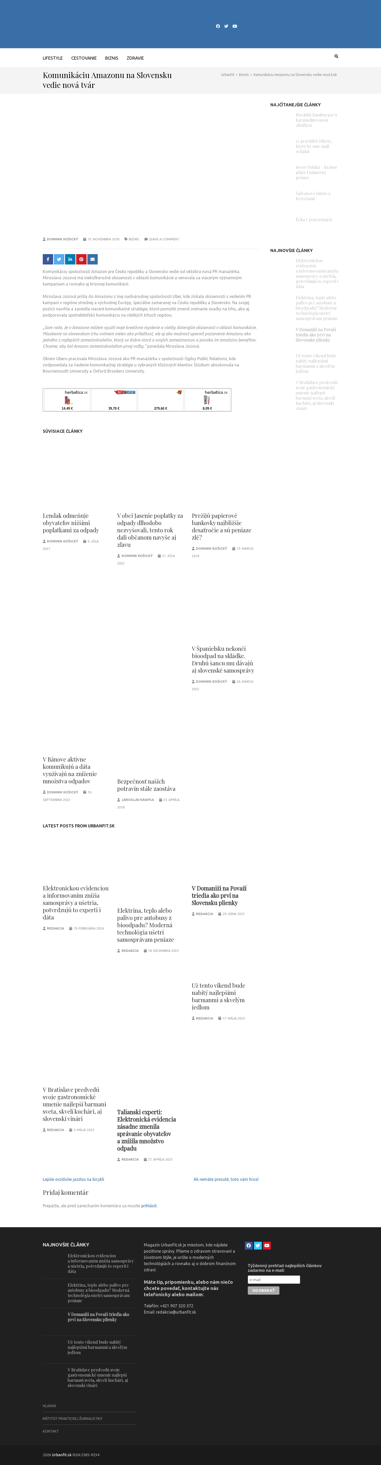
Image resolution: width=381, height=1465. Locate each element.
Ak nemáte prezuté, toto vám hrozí (226, 1179)
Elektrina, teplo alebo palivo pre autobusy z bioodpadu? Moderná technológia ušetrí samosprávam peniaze (145, 924)
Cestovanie (84, 57)
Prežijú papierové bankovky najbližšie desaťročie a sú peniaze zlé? (221, 526)
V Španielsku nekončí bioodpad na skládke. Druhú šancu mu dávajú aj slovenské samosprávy (223, 659)
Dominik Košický (62, 239)
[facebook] (218, 26)
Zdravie (135, 57)
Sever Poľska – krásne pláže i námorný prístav (316, 172)
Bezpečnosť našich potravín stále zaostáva (146, 784)
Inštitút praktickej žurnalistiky (73, 1419)
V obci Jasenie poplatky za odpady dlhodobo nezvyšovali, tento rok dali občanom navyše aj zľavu (150, 530)
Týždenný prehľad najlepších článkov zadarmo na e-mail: (285, 1268)
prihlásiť (149, 1205)
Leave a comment (164, 239)
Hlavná (49, 1406)
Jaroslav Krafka (138, 799)
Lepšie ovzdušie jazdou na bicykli (73, 1179)
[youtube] (234, 26)
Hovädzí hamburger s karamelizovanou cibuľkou (316, 120)
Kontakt (51, 1431)
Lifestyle (53, 57)
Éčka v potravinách (314, 219)
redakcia (55, 928)
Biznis (111, 57)
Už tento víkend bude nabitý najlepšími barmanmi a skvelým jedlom (218, 996)
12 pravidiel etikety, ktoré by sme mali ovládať (314, 146)
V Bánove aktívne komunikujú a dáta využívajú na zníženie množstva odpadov (70, 770)
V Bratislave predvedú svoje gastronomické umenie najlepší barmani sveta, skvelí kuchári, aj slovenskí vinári (74, 1104)
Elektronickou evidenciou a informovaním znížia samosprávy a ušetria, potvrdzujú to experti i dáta (76, 902)
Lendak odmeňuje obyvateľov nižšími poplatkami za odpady (71, 523)
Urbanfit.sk (62, 1455)
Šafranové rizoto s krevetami (313, 196)
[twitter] (226, 26)
